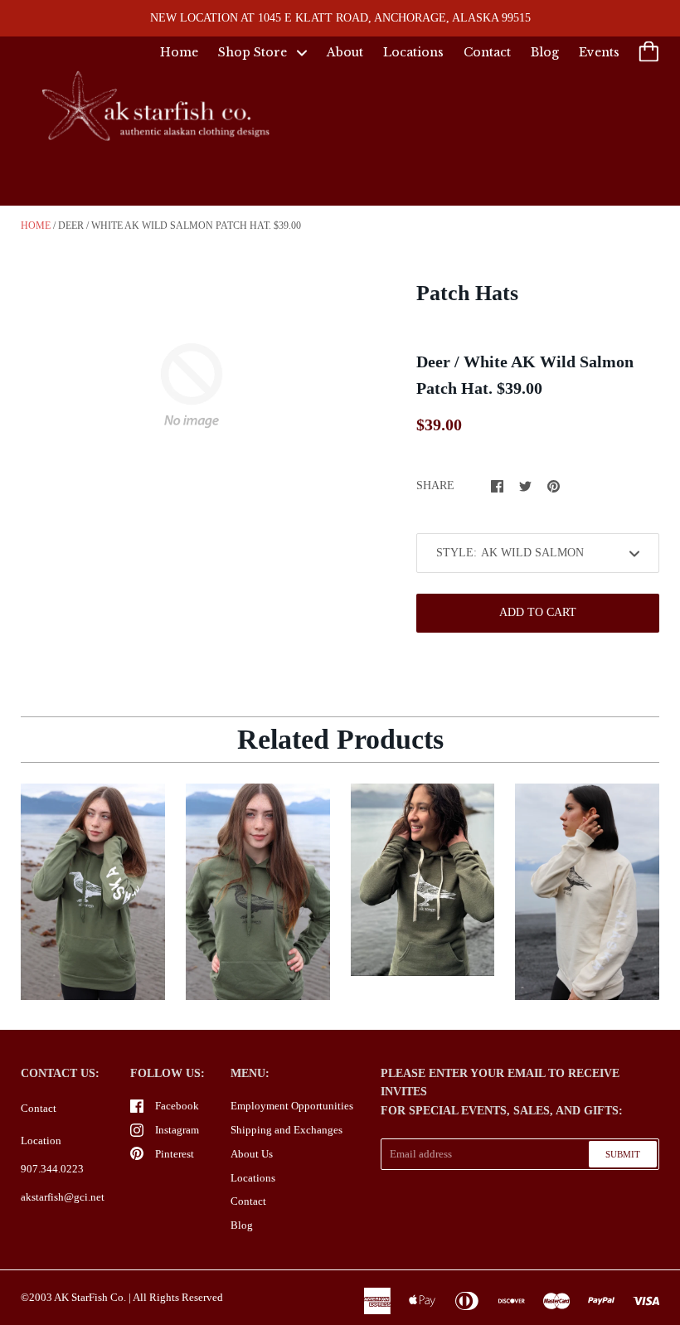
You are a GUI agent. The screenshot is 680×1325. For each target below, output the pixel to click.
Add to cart (537, 612)
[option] (191, 386)
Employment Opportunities (292, 1105)
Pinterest (174, 1154)
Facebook (177, 1105)
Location (41, 1140)
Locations (413, 52)
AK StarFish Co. (90, 1297)
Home (179, 52)
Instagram (177, 1130)
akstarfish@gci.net (62, 1197)
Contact (487, 52)
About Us (252, 1154)
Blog (545, 52)
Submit (622, 1154)
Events (599, 52)
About (345, 52)
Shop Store (254, 52)
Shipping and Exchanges (286, 1130)
